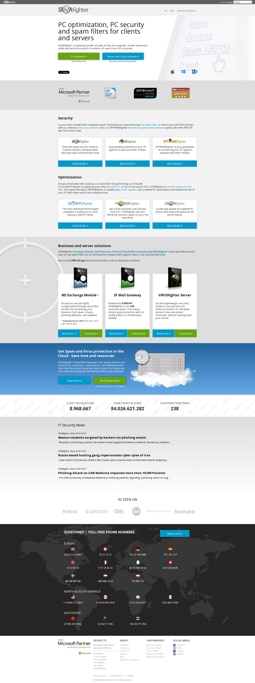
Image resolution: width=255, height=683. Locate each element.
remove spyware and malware (147, 127)
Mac (172, 10)
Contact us (124, 648)
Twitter (179, 648)
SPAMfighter (99, 653)
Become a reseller (154, 648)
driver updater (129, 189)
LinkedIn (179, 654)
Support (123, 654)
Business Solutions (186, 10)
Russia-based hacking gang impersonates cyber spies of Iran (104, 455)
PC (166, 10)
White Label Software (155, 657)
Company (124, 645)
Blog (122, 657)
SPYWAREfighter (100, 668)
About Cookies (100, 676)
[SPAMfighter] (9, 2)
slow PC (116, 186)
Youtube (179, 651)
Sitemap (130, 676)
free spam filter (148, 124)
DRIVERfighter (99, 662)
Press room (125, 651)
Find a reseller (152, 651)
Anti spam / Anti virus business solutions (104, 646)
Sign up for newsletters (129, 660)
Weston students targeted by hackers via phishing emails (102, 437)
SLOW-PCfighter (100, 656)
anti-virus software (88, 127)
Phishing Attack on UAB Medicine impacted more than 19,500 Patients (111, 473)
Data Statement (116, 676)
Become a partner (154, 645)
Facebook (180, 645)
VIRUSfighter (99, 665)
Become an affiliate (155, 654)
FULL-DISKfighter (100, 659)
